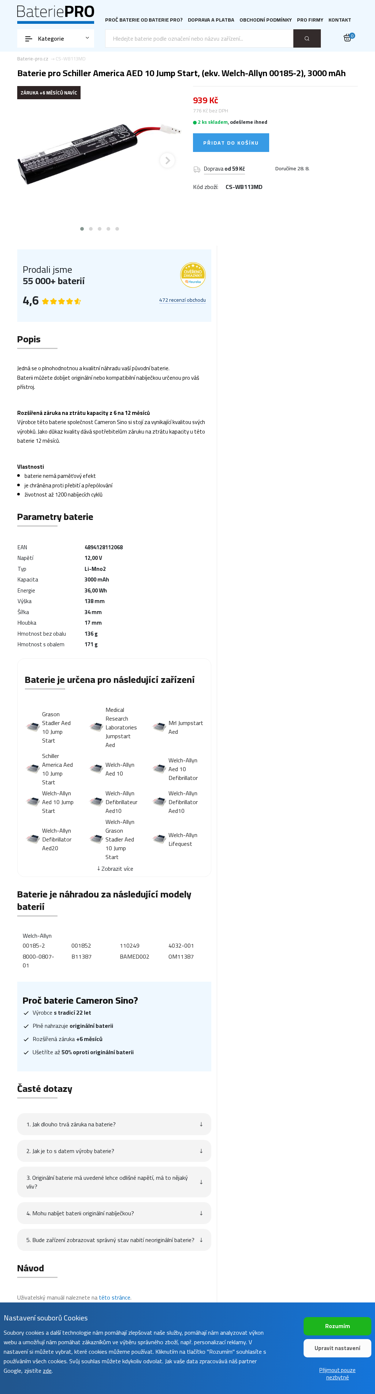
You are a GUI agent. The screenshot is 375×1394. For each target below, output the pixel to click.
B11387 (81, 956)
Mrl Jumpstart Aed (185, 727)
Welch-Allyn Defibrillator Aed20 (56, 839)
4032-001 (181, 945)
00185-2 (34, 945)
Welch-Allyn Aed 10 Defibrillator (183, 769)
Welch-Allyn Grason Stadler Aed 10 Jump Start (119, 839)
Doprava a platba (211, 20)
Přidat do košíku (231, 143)
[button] (82, 229)
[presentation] (32, 160)
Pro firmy (310, 20)
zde (47, 1370)
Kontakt (339, 20)
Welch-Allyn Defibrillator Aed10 (183, 802)
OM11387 (181, 956)
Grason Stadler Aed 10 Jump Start (56, 727)
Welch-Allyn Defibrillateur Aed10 (121, 802)
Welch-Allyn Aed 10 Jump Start (58, 802)
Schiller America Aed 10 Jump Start (57, 769)
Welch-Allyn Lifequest (182, 839)
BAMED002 (134, 956)
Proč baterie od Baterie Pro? (144, 20)
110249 (130, 945)
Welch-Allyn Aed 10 (119, 769)
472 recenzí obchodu (182, 300)
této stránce (114, 1297)
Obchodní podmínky (266, 20)
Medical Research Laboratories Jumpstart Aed (121, 727)
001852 (81, 945)
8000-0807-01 (38, 961)
